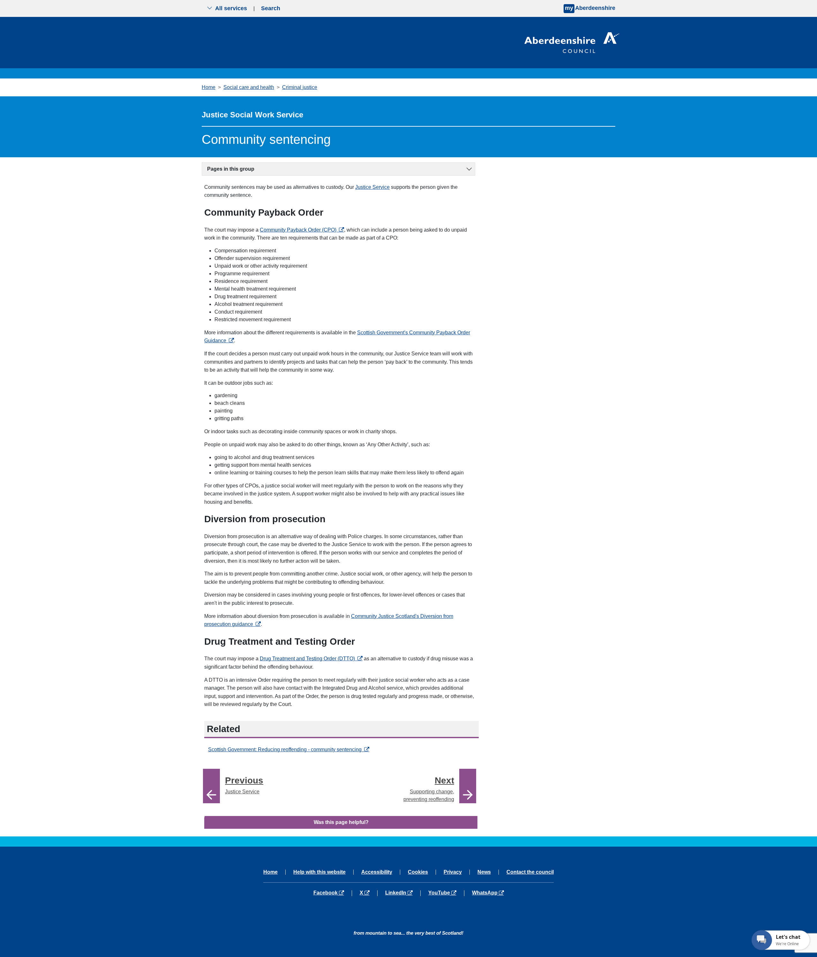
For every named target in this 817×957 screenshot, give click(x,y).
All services (231, 8)
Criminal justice (299, 87)
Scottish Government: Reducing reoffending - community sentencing (288, 749)
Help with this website (319, 872)
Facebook (332, 892)
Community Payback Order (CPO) (302, 230)
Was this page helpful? (341, 822)
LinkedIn (402, 892)
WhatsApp (488, 892)
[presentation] (211, 786)
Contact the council (530, 872)
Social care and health (248, 87)
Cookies (418, 872)
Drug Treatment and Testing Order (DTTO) (311, 658)
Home (208, 87)
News (484, 872)
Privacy (453, 872)
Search (270, 8)
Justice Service (372, 187)
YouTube (446, 892)
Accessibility (376, 872)
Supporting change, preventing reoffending (428, 788)
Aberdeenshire (590, 8)
